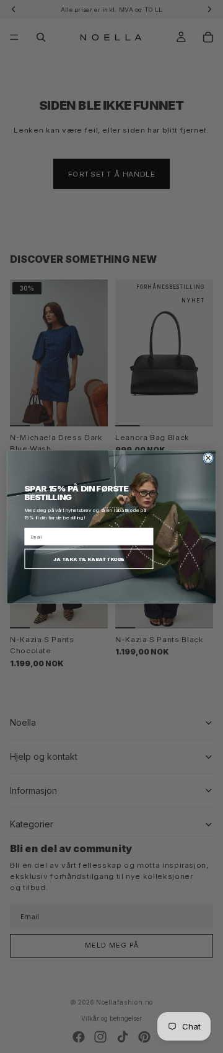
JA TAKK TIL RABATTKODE (89, 558)
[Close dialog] (208, 457)
